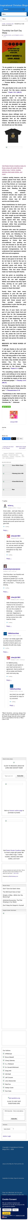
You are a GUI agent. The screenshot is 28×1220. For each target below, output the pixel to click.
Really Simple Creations (13, 850)
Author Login (7, 1136)
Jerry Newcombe (10, 1081)
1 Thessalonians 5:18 (13, 390)
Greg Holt (8, 1071)
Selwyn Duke (9, 1087)
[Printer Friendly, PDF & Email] (6, 406)
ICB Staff (8, 1074)
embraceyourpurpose (11, 569)
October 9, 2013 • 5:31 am (16, 691)
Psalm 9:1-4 (15, 368)
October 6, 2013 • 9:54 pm (17, 599)
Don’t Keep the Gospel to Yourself (13, 905)
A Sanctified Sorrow (17, 481)
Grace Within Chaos (17, 465)
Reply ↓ (5, 530)
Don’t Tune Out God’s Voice (11, 888)
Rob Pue (8, 1084)
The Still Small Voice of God (11, 892)
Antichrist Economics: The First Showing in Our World (12, 901)
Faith (23, 456)
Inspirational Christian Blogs (14, 5)
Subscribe (20, 776)
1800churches (13, 633)
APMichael (8, 1054)
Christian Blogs (5, 456)
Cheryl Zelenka (10, 1060)
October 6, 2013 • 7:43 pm (14, 508)
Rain (13, 489)
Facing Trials (18, 456)
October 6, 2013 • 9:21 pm (9, 571)
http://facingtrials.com (10, 458)
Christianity (12, 456)
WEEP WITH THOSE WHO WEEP (21, 447)
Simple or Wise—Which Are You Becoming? (13, 896)
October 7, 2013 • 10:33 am (18, 660)
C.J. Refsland (9, 1064)
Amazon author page (15, 810)
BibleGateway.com (13, 876)
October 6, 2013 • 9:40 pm (17, 538)
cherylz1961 (7, 35)
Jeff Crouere (9, 1077)
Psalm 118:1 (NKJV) (15, 92)
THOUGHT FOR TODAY (13, 455)
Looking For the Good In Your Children (7, 447)
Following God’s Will (17, 473)
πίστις (10, 505)
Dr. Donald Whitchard (12, 1067)
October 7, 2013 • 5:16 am (14, 635)
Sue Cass (8, 1091)
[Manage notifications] (3, 1217)
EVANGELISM (9, 23)
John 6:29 (16, 873)
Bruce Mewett (9, 1057)
